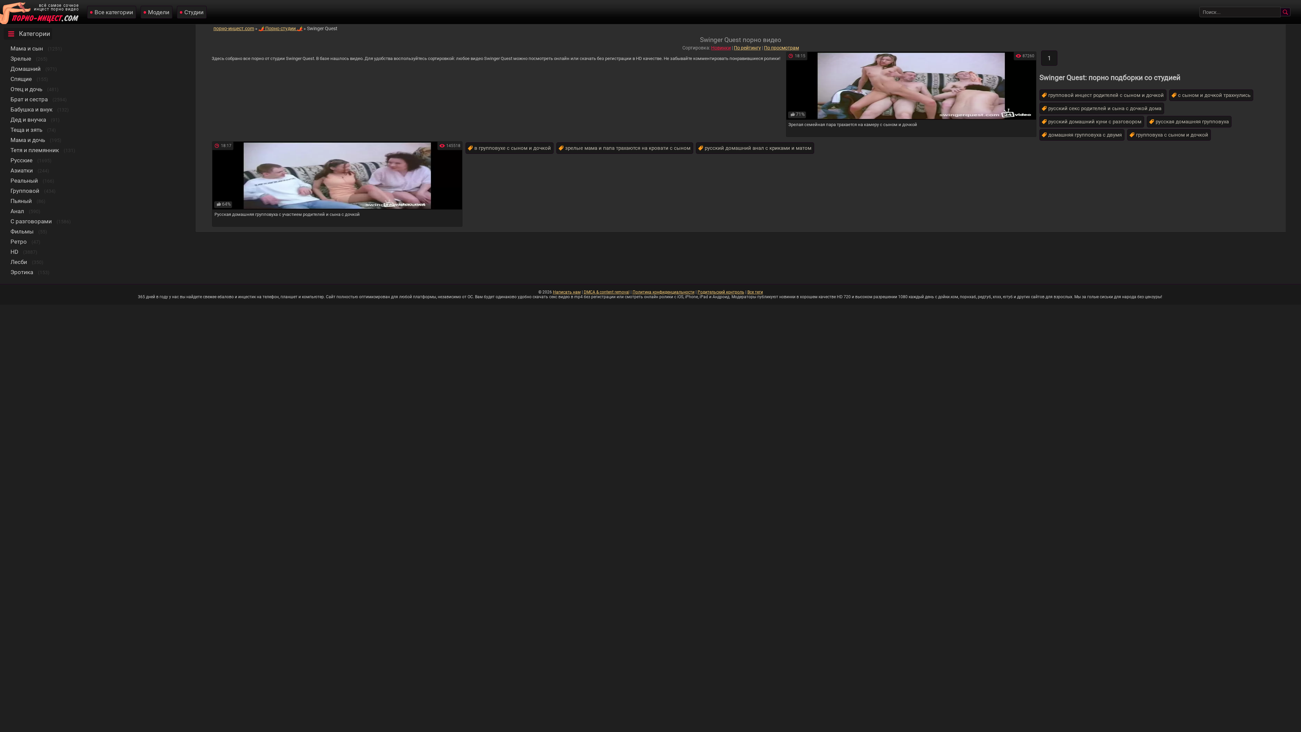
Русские (22, 160)
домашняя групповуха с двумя (1085, 135)
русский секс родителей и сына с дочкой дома (1104, 108)
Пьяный (21, 201)
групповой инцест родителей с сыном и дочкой (1106, 95)
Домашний (26, 68)
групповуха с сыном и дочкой (1172, 135)
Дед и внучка (28, 119)
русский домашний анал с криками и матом (758, 148)
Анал (17, 211)
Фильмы (22, 231)
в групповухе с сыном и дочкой (512, 148)
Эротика (22, 272)
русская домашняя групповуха (1192, 122)
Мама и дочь (28, 140)
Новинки (721, 47)
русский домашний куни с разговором (1094, 122)
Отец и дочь (26, 89)
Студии (194, 12)
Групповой (25, 190)
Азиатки (22, 170)
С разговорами (31, 221)
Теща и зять (26, 129)
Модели (158, 12)
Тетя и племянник (35, 150)
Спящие (21, 79)
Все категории (114, 12)
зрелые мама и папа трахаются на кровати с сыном (627, 148)
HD (14, 251)
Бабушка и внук (32, 109)
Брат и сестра (29, 99)
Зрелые (21, 58)
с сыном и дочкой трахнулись (1214, 95)
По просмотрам (781, 47)
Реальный (24, 180)
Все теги (755, 292)
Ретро (19, 241)
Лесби (19, 262)
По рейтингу (747, 47)
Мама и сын (27, 48)
